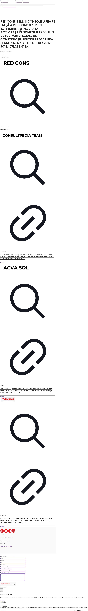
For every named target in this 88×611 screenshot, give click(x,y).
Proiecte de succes (5, 57)
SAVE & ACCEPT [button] (3, 609)
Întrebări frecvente (5, 543)
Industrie (4, 56)
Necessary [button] (2, 600)
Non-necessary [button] (3, 605)
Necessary (3, 601)
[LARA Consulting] (14, 2)
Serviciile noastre (4, 535)
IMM (3, 54)
